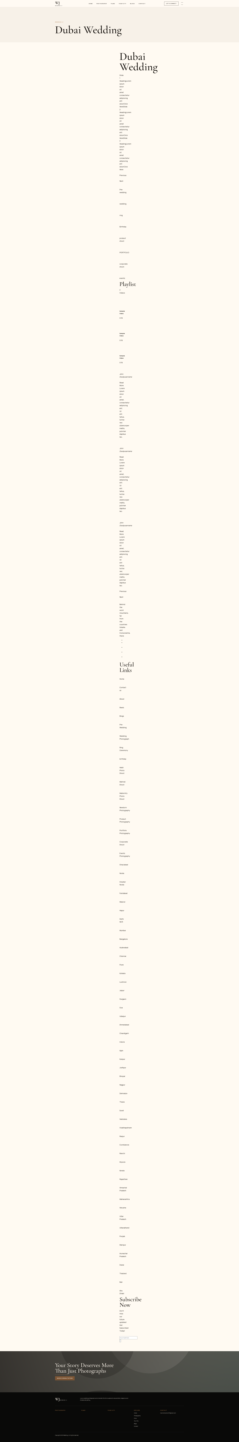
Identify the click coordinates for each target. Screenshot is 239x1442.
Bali (121, 1282)
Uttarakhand (124, 1228)
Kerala (122, 1170)
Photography (102, 3)
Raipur (122, 1136)
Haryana (123, 1208)
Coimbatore (124, 1145)
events (122, 278)
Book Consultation (65, 1378)
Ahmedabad (124, 1025)
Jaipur (122, 990)
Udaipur (123, 1016)
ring (121, 215)
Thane (122, 1102)
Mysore (122, 1162)
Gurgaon (123, 999)
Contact (142, 3)
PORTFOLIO (124, 252)
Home (91, 3)
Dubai (122, 1265)
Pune (122, 965)
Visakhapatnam (126, 1128)
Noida (122, 873)
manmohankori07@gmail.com (168, 1413)
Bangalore (124, 939)
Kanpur (122, 1059)
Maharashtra (125, 1199)
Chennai (123, 956)
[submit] (120, 1340)
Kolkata (122, 973)
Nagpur (122, 1085)
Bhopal (122, 1076)
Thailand (123, 1273)
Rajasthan (124, 1179)
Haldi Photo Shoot (122, 770)
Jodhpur (123, 1067)
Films (113, 3)
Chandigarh (124, 1033)
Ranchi (122, 1153)
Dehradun (123, 1093)
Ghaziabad (124, 865)
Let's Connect (171, 3)
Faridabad (123, 893)
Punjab (122, 1236)
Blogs (132, 3)
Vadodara (123, 1119)
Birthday (123, 227)
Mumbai (123, 930)
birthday (123, 759)
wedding (123, 204)
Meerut (122, 902)
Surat (122, 1110)
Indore (122, 1042)
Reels (122, 707)
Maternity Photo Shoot (123, 796)
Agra (121, 1050)
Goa (121, 1007)
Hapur (122, 910)
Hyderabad (124, 947)
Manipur (123, 1245)
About (122, 699)
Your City (122, 3)
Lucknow (123, 982)
